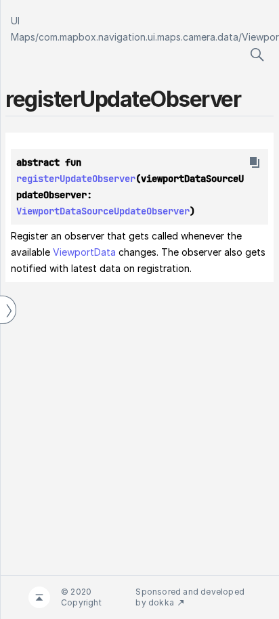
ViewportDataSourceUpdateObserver (103, 211)
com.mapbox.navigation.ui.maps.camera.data (138, 37)
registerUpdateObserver (75, 179)
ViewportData (84, 252)
